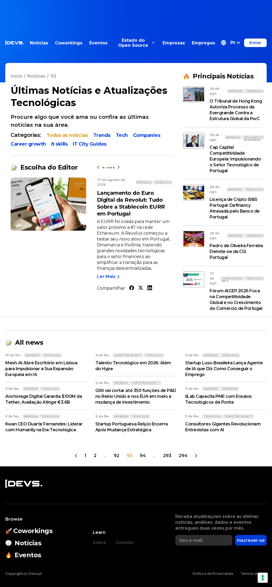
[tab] (103, 167)
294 (183, 455)
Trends (101, 135)
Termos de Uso (254, 574)
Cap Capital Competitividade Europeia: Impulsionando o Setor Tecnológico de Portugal (235, 159)
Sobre (99, 542)
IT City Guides (89, 144)
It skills (59, 144)
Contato (125, 542)
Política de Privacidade (213, 574)
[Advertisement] (136, 12)
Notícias (39, 42)
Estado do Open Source (133, 43)
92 (116, 455)
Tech (122, 135)
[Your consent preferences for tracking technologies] (263, 578)
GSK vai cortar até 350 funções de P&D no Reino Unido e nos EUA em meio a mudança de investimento (135, 396)
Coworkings (68, 42)
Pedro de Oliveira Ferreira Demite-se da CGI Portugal (236, 251)
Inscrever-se (251, 540)
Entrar (255, 42)
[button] (230, 42)
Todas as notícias (67, 135)
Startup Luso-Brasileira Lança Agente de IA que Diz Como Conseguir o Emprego (224, 368)
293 (167, 455)
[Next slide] (118, 167)
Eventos (98, 42)
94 (143, 455)
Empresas (174, 42)
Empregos (203, 42)
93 (129, 455)
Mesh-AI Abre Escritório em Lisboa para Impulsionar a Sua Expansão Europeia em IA (41, 368)
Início (16, 76)
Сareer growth (28, 144)
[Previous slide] (98, 167)
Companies (146, 135)
